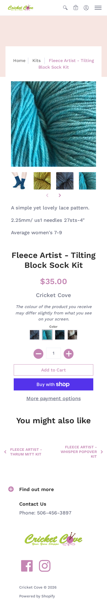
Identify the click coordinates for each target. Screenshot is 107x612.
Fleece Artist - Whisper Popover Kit (79, 452)
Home (19, 60)
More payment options (53, 398)
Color (53, 326)
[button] (65, 7)
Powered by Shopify (37, 596)
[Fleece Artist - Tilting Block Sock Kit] (19, 181)
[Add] (69, 354)
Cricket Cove (53, 295)
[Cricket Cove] (20, 7)
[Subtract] (38, 354)
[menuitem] (65, 7)
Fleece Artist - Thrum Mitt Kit (26, 451)
